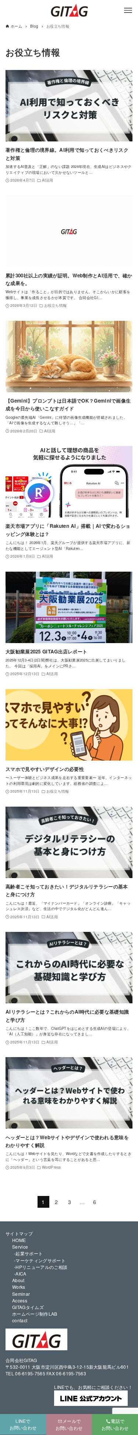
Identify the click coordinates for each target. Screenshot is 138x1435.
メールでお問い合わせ (69, 1424)
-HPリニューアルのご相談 (40, 1267)
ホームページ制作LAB (34, 1314)
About (18, 1280)
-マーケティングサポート (40, 1260)
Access (19, 1300)
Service (20, 1246)
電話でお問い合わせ (115, 1424)
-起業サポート (28, 1253)
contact (19, 1320)
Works (18, 1287)
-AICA (20, 1273)
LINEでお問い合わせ (23, 1424)
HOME (19, 1240)
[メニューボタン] (128, 10)
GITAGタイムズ (28, 1307)
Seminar (21, 1294)
